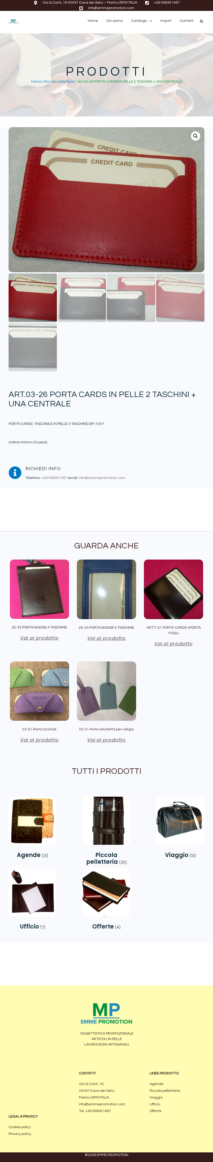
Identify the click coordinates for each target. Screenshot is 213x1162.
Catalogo (139, 21)
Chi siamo (114, 21)
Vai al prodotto (39, 638)
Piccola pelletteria (59, 81)
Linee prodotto (164, 1073)
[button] (201, 21)
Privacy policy (20, 1134)
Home (93, 21)
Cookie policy (20, 1127)
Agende (156, 1084)
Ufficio (155, 1104)
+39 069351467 (54, 478)
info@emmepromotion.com (102, 478)
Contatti (187, 21)
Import (166, 21)
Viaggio (156, 1097)
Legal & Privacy (23, 1116)
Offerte (156, 1111)
